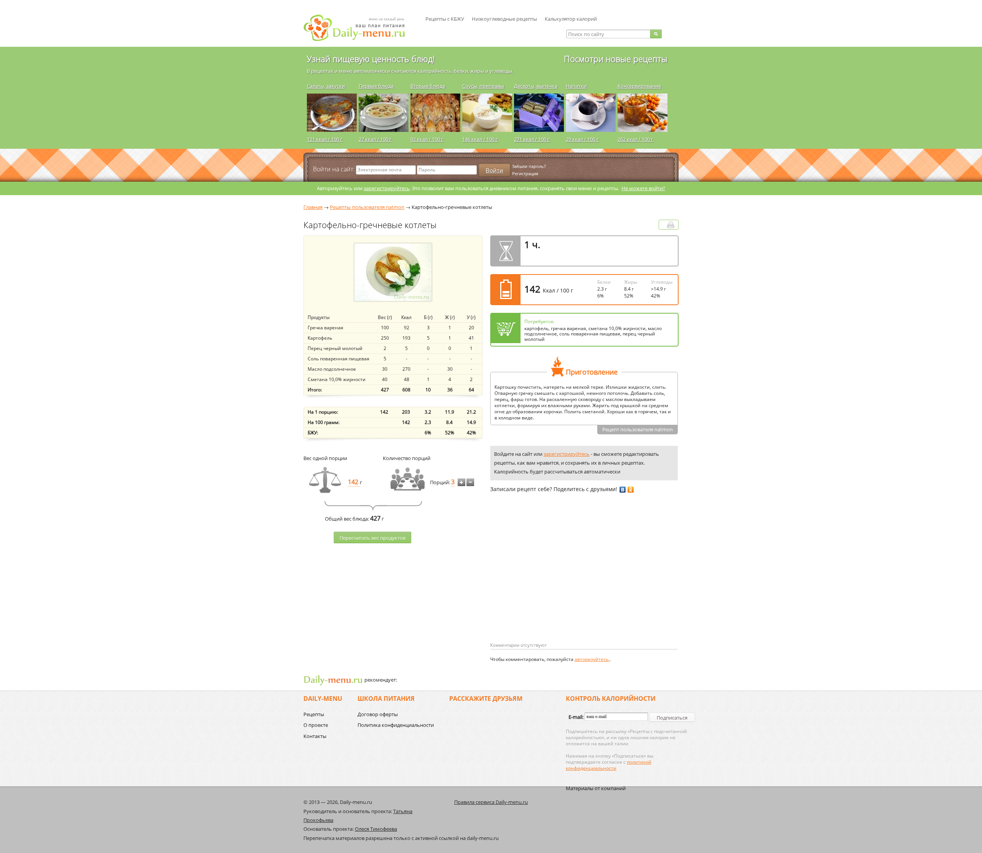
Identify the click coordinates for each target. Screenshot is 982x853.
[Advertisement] (554, 579)
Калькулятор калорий (571, 18)
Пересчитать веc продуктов (372, 537)
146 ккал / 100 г (480, 139)
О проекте (315, 725)
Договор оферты (378, 714)
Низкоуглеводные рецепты (504, 18)
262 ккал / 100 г (635, 139)
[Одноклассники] (631, 490)
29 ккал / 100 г (582, 139)
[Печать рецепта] (670, 224)
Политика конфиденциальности (396, 725)
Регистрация (525, 173)
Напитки (576, 85)
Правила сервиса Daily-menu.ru (491, 802)
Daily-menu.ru (359, 28)
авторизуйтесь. (592, 659)
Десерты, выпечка (535, 85)
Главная (313, 207)
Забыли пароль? (529, 166)
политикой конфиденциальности (608, 765)
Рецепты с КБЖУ (444, 18)
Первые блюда (376, 85)
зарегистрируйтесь (387, 188)
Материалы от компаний (596, 788)
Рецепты (313, 714)
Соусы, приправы (483, 85)
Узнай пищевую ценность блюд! (371, 58)
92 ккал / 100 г (426, 139)
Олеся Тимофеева (376, 828)
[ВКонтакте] (623, 490)
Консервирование (639, 85)
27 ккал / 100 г (375, 139)
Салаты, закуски (326, 85)
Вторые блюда (427, 85)
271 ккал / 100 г (532, 139)
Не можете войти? (643, 188)
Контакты (314, 736)
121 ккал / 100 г (325, 139)
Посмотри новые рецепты (615, 58)
